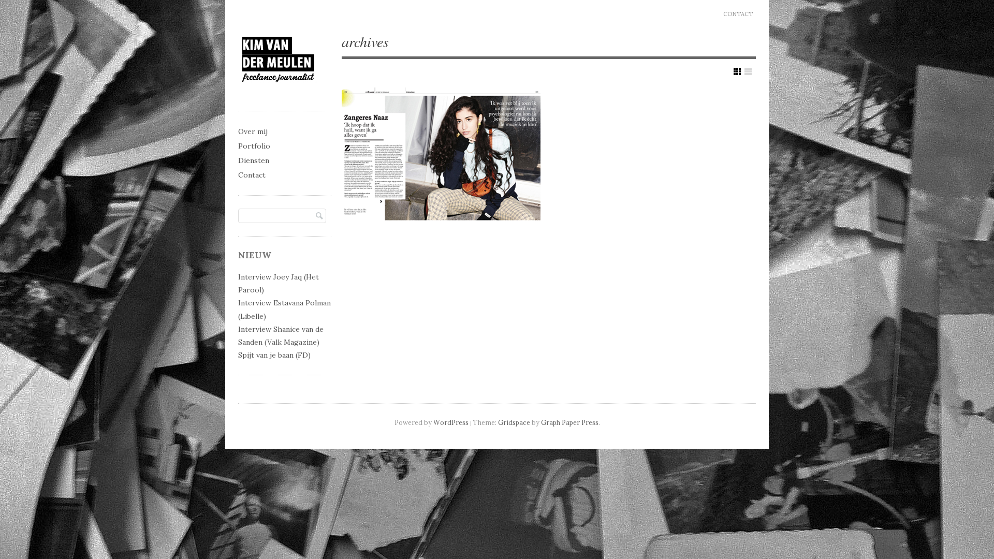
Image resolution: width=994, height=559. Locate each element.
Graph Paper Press (569, 422)
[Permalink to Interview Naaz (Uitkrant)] (441, 156)
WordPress (451, 422)
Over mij (253, 131)
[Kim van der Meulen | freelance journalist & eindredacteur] (278, 91)
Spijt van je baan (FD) (274, 355)
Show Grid (737, 71)
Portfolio (254, 146)
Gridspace (514, 422)
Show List (748, 71)
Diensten (253, 160)
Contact (738, 14)
